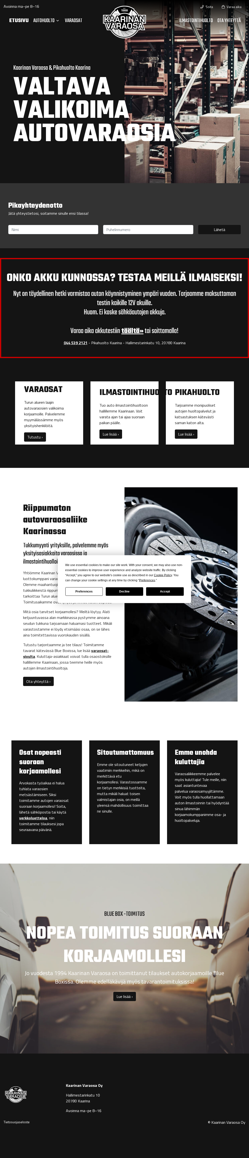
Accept (165, 591)
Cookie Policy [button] (163, 575)
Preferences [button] (147, 580)
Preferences (84, 591)
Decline (124, 591)
